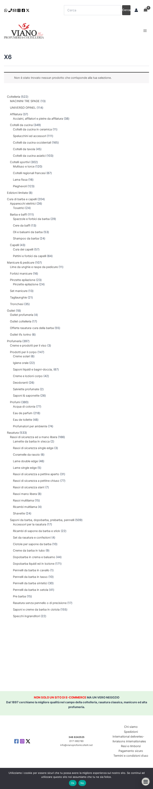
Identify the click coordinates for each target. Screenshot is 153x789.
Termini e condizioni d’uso (130, 755)
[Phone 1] (10, 10)
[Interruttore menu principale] (145, 31)
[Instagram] (19, 10)
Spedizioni (131, 732)
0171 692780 (76, 741)
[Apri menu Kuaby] (145, 781)
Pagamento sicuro (131, 751)
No (82, 783)
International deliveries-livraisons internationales (129, 739)
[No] (148, 778)
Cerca (126, 10)
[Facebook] (23, 10)
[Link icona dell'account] (136, 10)
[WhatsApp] (6, 10)
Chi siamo (131, 727)
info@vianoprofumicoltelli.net (76, 745)
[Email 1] (14, 10)
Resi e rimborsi (131, 746)
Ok (73, 783)
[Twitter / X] (27, 10)
